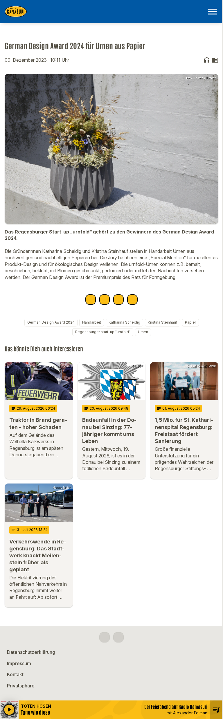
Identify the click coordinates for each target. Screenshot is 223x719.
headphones (206, 59)
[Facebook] (104, 637)
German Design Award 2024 (51, 322)
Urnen (143, 332)
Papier (190, 322)
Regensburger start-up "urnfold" (102, 332)
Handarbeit (91, 322)
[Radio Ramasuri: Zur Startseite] (104, 11)
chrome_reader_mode (214, 59)
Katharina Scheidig (124, 322)
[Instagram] (118, 637)
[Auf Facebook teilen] (90, 299)
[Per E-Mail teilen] (132, 299)
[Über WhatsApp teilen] (118, 299)
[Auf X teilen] (104, 299)
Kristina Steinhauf (162, 322)
